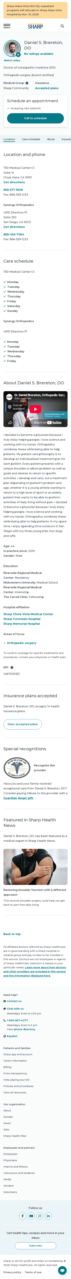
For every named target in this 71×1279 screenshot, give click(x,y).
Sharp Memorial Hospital (21, 623)
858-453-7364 (13, 234)
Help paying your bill (16, 1079)
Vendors (8, 1185)
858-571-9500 (13, 189)
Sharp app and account (17, 1054)
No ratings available (38, 53)
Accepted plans (46, 88)
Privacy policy (12, 1272)
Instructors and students (19, 1173)
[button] (6, 26)
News (7, 1123)
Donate (8, 1116)
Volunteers (10, 1192)
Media (7, 1179)
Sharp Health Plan (14, 1135)
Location (9, 139)
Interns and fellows (15, 1166)
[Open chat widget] (62, 1270)
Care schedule (31, 139)
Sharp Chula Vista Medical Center (28, 614)
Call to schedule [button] (35, 118)
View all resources (14, 1092)
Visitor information (15, 1060)
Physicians (10, 1160)
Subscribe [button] (35, 1245)
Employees (10, 1154)
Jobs (6, 1129)
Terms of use (33, 1272)
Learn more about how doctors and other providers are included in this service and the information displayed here (34, 971)
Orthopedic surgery (21, 643)
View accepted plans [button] (23, 724)
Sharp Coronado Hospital (21, 619)
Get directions (14, 182)
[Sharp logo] (35, 26)
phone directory (24, 1029)
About (51, 139)
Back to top (12, 934)
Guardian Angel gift (18, 798)
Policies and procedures (18, 1086)
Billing (7, 1067)
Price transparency (15, 1073)
